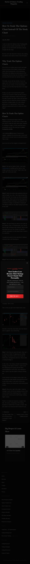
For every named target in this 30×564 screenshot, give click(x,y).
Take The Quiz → (15, 296)
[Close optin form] (27, 263)
